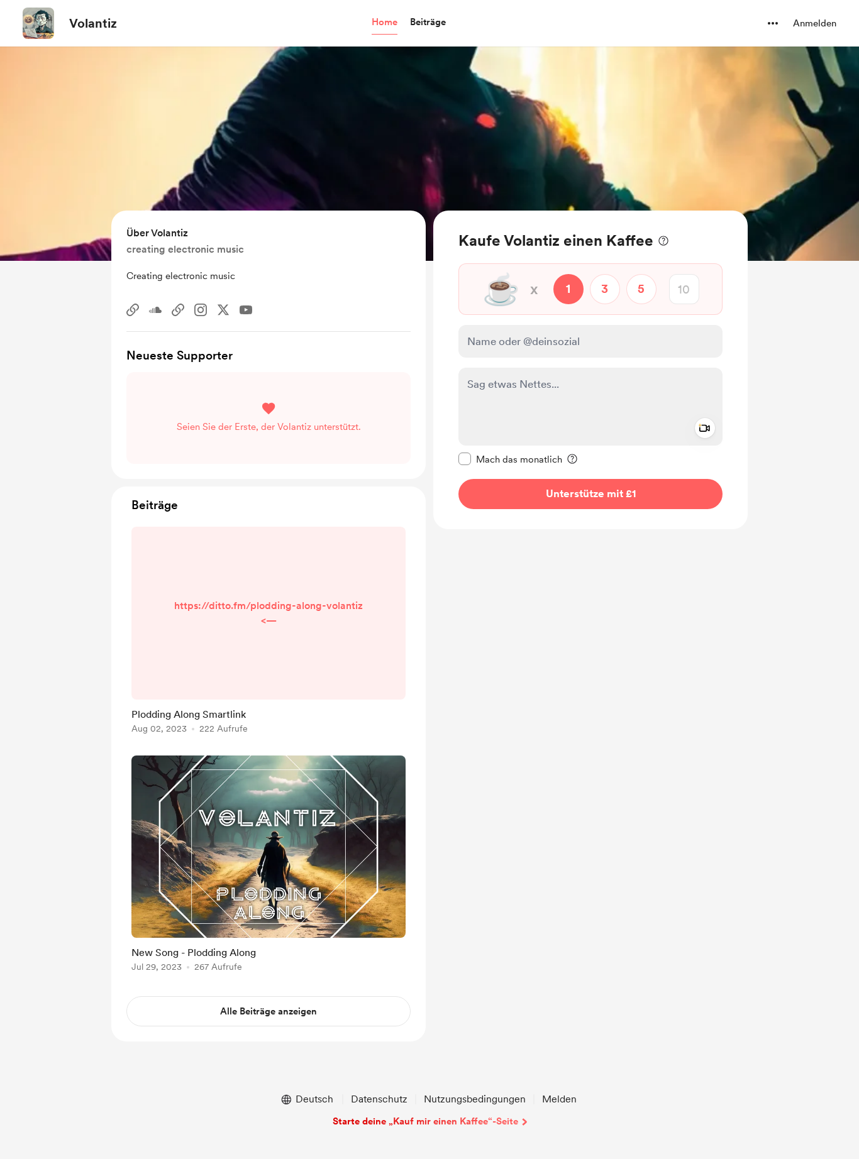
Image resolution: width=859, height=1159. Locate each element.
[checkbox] (510, 459)
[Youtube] (246, 310)
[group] (268, 632)
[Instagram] (200, 310)
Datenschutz (379, 1099)
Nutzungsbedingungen (475, 1099)
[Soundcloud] (155, 310)
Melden (559, 1099)
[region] (590, 370)
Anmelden (814, 23)
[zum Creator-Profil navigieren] (38, 23)
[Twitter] (223, 310)
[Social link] (132, 310)
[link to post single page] (268, 632)
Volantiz (93, 23)
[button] (384, 23)
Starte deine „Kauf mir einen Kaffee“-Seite (425, 1121)
